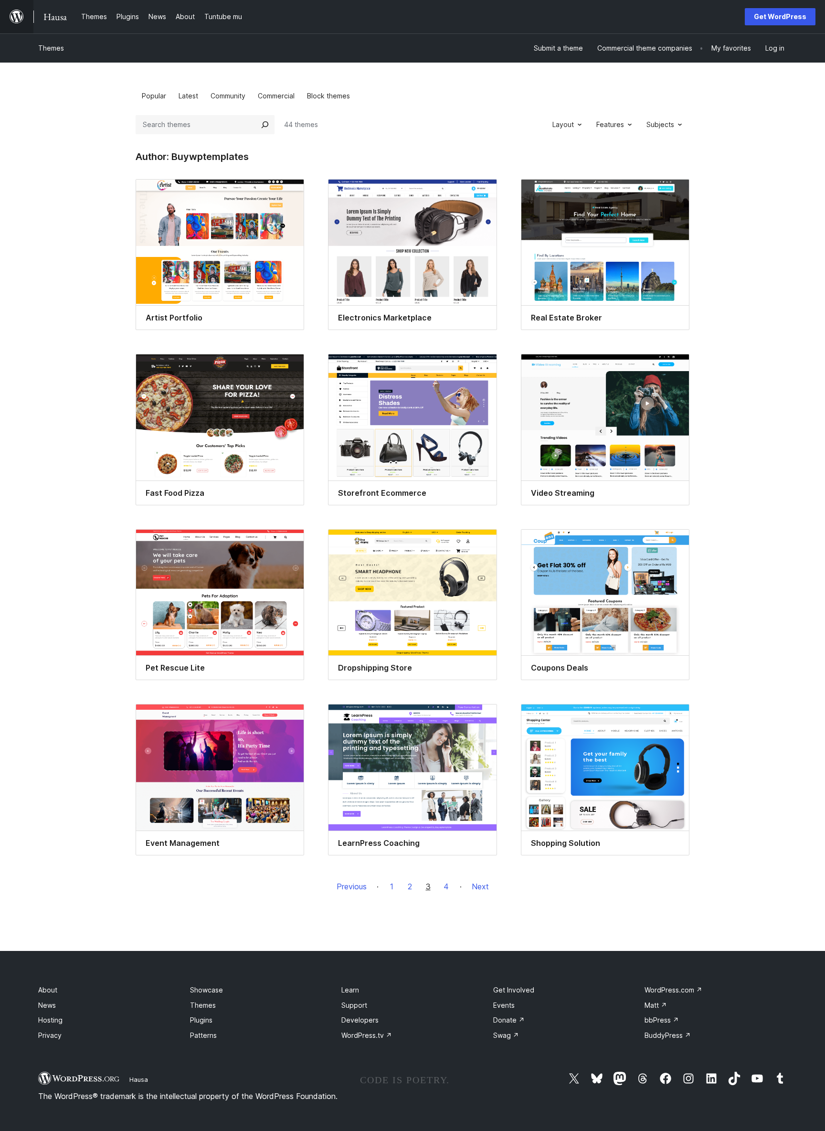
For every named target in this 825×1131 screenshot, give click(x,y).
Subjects (660, 124)
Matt (656, 1005)
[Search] (265, 124)
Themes (51, 48)
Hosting (50, 1020)
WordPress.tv (366, 1035)
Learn (350, 990)
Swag (506, 1035)
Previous (352, 886)
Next (480, 886)
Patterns (203, 1035)
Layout (563, 124)
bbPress (662, 1020)
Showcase (206, 990)
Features (610, 124)
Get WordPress (780, 16)
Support (354, 1005)
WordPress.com (673, 990)
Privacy (50, 1035)
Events (504, 1005)
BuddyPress (668, 1035)
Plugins (201, 1020)
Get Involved (513, 990)
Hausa (138, 1079)
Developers (360, 1020)
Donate (509, 1020)
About (47, 990)
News (47, 1005)
